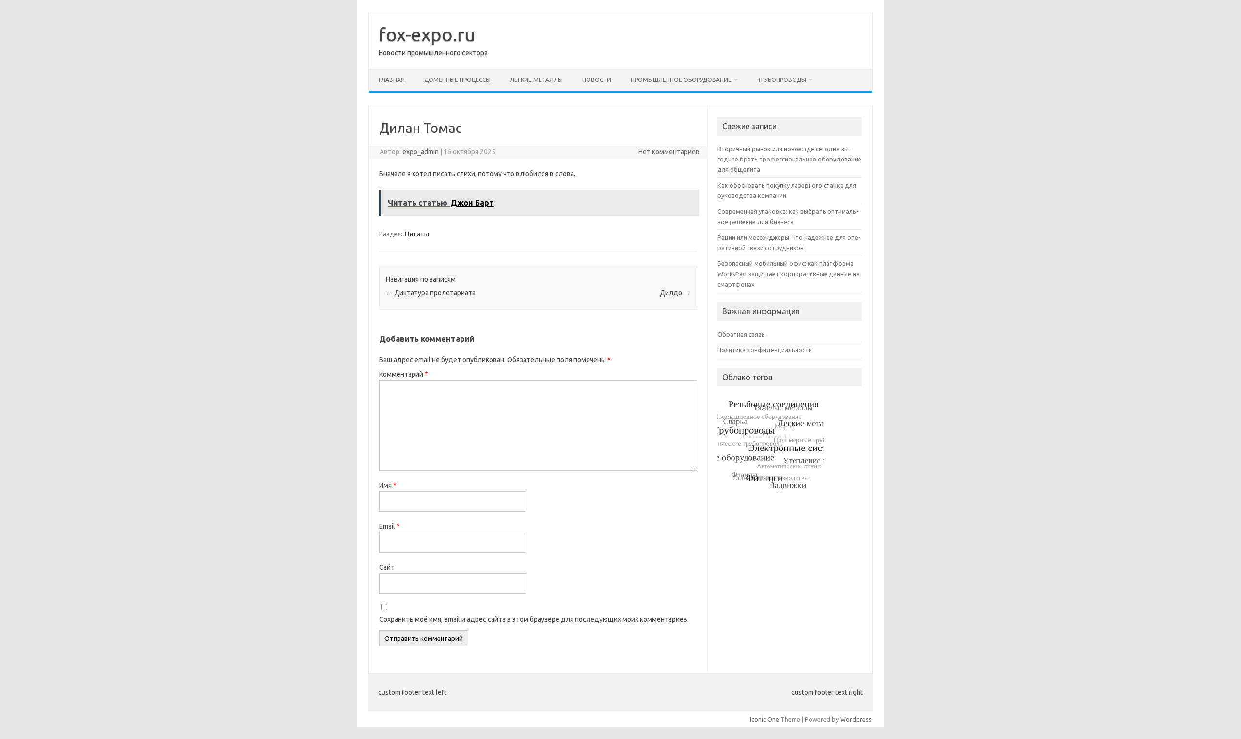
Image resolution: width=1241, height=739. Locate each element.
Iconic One (764, 719)
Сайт (387, 567)
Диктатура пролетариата (431, 293)
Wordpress (856, 719)
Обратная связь (741, 334)
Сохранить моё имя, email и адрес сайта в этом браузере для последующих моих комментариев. (534, 619)
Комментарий (403, 374)
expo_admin (420, 152)
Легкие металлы (536, 80)
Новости (596, 80)
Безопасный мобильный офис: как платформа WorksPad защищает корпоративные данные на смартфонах (788, 274)
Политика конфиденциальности (764, 349)
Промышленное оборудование (681, 80)
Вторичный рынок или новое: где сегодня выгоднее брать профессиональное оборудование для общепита (789, 159)
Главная (392, 80)
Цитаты (417, 233)
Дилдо (675, 293)
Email (389, 526)
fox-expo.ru (427, 34)
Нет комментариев (669, 152)
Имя (388, 485)
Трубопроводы (781, 80)
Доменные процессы (457, 80)
